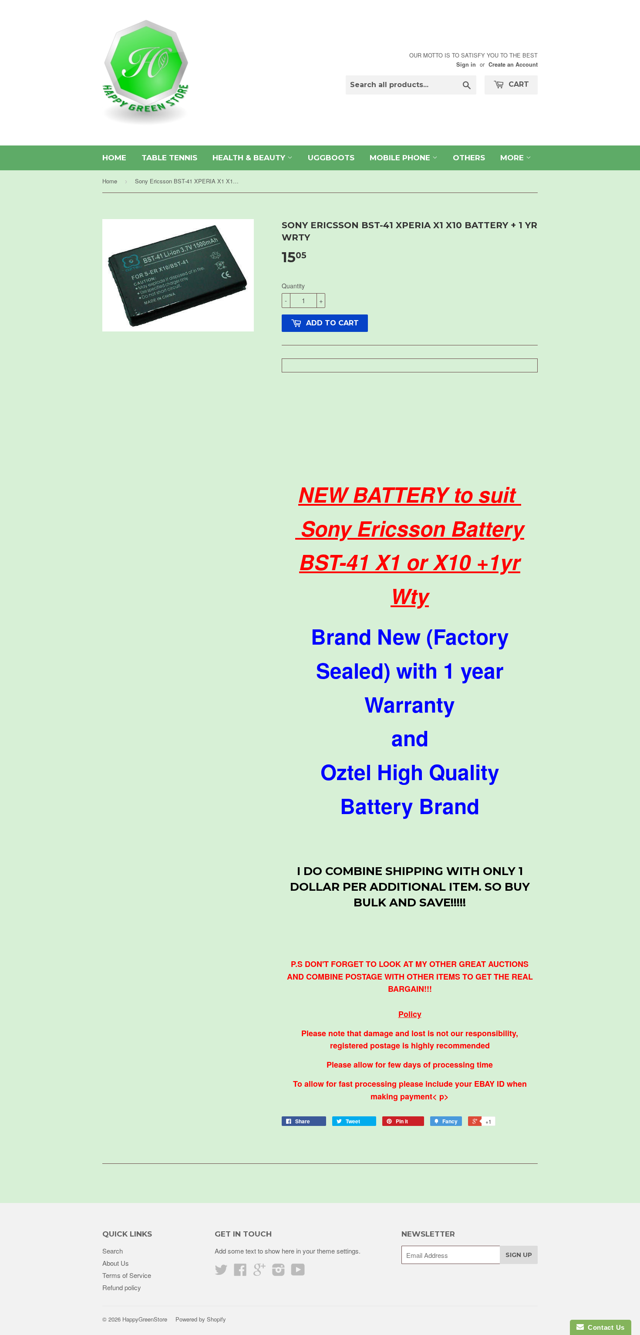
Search (112, 1250)
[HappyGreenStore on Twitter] (221, 1272)
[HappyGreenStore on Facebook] (240, 1272)
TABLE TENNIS (169, 157)
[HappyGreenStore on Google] (259, 1272)
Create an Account (513, 64)
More (513, 157)
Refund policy (121, 1287)
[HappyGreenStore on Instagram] (278, 1272)
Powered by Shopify (200, 1319)
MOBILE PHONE (401, 157)
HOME (114, 157)
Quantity (293, 285)
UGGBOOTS (331, 157)
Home (109, 181)
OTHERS (469, 157)
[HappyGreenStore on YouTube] (298, 1272)
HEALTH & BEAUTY (249, 157)
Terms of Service (126, 1275)
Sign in (466, 64)
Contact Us (604, 1327)
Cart (517, 84)
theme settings (338, 1250)
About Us (115, 1262)
